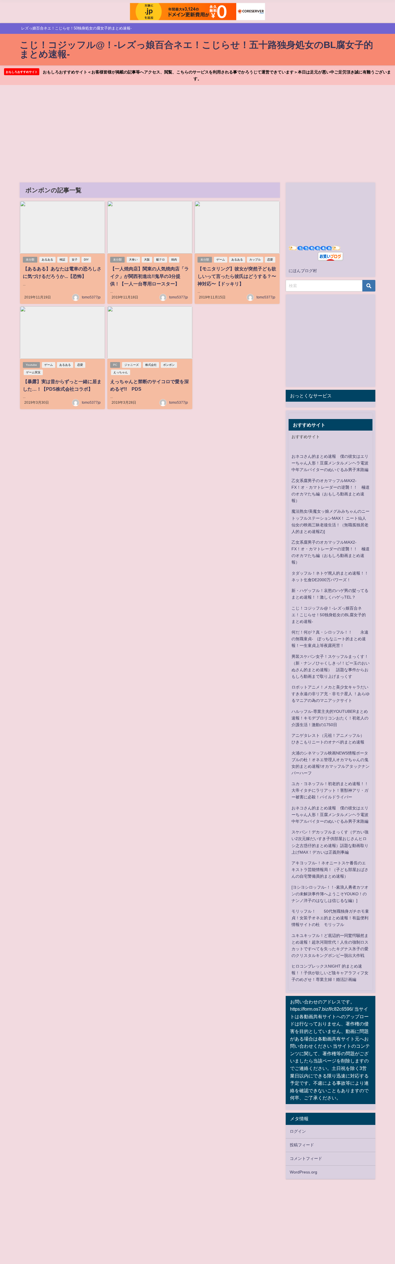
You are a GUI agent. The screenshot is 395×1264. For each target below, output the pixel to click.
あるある (47, 259)
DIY (86, 259)
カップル (255, 259)
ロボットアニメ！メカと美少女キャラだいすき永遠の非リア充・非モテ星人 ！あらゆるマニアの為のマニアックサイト (330, 693)
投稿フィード (302, 1145)
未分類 (30, 259)
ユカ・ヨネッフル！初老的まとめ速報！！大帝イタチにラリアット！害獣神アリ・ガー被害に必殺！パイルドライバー (329, 790)
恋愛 (270, 259)
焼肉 (174, 259)
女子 (74, 259)
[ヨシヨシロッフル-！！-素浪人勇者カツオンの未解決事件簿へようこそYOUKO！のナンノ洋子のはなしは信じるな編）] (329, 894)
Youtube (31, 364)
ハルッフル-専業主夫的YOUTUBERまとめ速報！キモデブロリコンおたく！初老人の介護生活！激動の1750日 (329, 718)
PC (115, 364)
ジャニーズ (131, 364)
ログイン (298, 1131)
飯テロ (160, 259)
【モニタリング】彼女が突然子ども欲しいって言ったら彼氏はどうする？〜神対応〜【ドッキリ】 (237, 276)
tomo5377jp (91, 297)
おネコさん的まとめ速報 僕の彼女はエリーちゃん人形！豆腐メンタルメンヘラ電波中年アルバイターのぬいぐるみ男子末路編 (329, 463)
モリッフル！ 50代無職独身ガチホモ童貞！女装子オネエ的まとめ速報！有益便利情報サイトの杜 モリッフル (330, 918)
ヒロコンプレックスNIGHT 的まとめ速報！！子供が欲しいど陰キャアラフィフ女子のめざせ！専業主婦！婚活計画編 (329, 972)
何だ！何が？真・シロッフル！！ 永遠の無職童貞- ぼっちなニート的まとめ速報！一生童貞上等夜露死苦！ (329, 638)
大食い (133, 259)
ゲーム (220, 259)
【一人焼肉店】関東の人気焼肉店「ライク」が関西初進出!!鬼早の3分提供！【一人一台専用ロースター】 (149, 276)
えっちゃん (120, 372)
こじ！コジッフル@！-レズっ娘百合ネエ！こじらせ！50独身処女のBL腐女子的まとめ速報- (328, 614)
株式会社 (151, 364)
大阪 (147, 259)
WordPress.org (303, 1172)
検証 (62, 259)
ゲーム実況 (33, 372)
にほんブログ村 (303, 271)
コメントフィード (306, 1158)
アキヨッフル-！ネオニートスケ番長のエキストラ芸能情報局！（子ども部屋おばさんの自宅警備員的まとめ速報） (329, 869)
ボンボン (169, 364)
